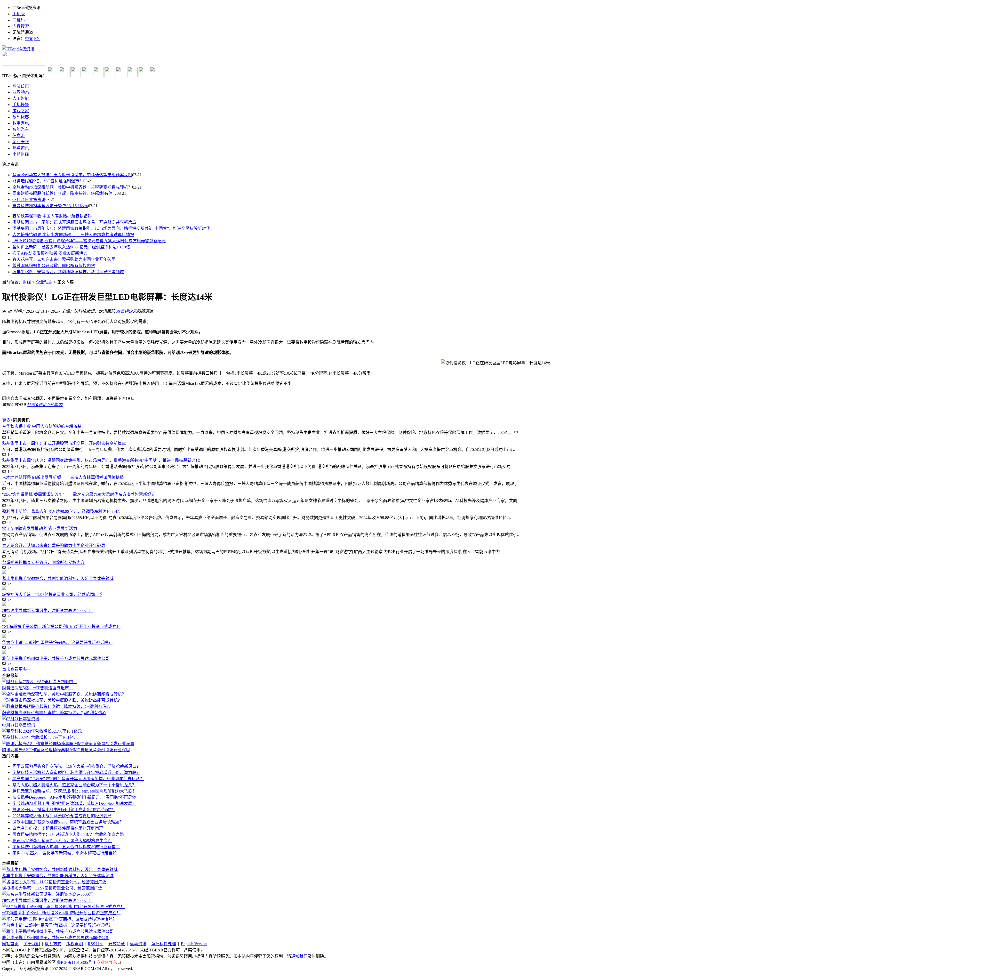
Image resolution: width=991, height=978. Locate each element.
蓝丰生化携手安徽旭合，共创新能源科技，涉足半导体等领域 (68, 272)
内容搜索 (20, 26)
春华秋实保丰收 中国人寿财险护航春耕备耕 (52, 216)
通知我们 (299, 956)
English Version (194, 944)
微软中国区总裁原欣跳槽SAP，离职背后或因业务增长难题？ (67, 822)
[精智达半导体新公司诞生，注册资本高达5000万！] (495, 604)
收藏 (20, 404)
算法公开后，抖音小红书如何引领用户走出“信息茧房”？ (63, 809)
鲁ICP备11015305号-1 (76, 962)
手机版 (18, 14)
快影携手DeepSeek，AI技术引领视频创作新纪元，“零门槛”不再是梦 (74, 797)
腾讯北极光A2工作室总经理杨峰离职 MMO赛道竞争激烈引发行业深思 (66, 750)
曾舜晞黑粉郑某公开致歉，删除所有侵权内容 (53, 265)
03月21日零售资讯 (28, 199)
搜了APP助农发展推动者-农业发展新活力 (49, 253)
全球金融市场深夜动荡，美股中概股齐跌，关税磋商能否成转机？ (72, 187)
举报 (7, 404)
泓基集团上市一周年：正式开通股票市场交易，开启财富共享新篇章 (74, 222)
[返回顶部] (2, 973)
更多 (7, 420)
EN (37, 38)
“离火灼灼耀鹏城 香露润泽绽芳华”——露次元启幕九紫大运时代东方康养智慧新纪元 (89, 241)
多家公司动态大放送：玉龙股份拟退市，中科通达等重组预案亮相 (72, 175)
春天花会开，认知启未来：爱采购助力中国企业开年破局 (64, 259)
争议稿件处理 (163, 944)
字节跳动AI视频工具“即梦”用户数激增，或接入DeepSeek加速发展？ (74, 803)
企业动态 (44, 282)
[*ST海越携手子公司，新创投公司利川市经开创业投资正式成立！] (495, 620)
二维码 (18, 20)
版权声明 (74, 944)
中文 (29, 38)
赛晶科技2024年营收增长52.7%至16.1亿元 (50, 206)
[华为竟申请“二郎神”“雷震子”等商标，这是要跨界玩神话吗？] (495, 636)
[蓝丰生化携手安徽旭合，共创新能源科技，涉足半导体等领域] (495, 572)
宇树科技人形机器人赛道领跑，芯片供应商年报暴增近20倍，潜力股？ (76, 772)
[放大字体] (4, 311)
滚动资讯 (138, 944)
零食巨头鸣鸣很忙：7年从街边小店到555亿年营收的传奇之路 (68, 834)
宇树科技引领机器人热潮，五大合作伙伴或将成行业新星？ (66, 847)
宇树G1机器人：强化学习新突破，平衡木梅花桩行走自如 (64, 853)
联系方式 (53, 944)
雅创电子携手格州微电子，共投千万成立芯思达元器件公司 (55, 658)
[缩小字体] (10, 311)
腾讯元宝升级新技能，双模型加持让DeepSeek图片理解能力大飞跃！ (74, 791)
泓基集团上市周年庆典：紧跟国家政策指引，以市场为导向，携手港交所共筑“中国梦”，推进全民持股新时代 (111, 228)
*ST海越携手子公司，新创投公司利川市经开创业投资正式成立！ (61, 626)
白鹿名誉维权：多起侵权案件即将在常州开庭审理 (57, 828)
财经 (27, 282)
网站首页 (10, 944)
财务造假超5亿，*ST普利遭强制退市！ (47, 181)
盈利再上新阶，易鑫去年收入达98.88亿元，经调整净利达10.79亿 (71, 247)
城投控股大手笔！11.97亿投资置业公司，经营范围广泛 (52, 594)
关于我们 (31, 944)
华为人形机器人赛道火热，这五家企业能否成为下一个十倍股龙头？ (74, 785)
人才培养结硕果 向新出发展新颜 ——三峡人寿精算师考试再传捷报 (73, 234)
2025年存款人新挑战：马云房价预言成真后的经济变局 (61, 816)
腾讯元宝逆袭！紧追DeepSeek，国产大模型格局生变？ (62, 840)
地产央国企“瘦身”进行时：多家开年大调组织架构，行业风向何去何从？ (78, 779)
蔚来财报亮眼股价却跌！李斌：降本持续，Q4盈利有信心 (64, 193)
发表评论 (124, 311)
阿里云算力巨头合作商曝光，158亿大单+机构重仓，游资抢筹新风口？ (76, 766)
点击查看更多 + (16, 669)
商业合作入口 (109, 962)
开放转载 (116, 944)
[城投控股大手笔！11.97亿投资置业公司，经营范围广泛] (495, 588)
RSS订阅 (95, 944)
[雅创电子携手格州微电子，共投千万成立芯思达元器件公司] (495, 652)
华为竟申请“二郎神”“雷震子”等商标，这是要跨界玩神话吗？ (57, 642)
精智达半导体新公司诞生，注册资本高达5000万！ (47, 610)
